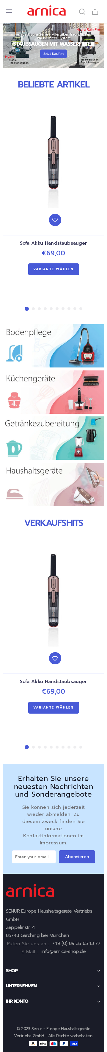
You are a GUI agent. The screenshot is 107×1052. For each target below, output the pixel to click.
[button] (8, 45)
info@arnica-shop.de (63, 951)
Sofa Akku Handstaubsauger (53, 243)
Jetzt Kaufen (53, 53)
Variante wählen (53, 269)
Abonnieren (77, 857)
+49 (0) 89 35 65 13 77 (76, 943)
